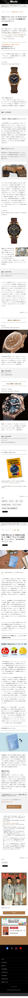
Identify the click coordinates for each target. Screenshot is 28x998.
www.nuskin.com (6, 801)
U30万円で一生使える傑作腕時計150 (9, 508)
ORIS (17, 501)
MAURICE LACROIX (6, 504)
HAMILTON (4, 501)
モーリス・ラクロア (17, 504)
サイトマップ (14, 986)
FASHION (4, 962)
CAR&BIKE (4, 969)
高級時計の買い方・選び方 (15, 5)
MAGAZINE (4, 978)
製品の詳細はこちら (13, 806)
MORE (14, 912)
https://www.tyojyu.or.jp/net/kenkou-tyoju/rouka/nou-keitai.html (11, 824)
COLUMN (4, 975)
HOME (2, 5)
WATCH (7, 5)
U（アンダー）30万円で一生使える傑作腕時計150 (13, 33)
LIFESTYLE (7, 523)
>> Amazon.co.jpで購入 (13, 482)
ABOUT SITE (4, 982)
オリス (21, 501)
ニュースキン (5, 862)
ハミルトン (11, 501)
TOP (2, 959)
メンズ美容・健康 (15, 523)
